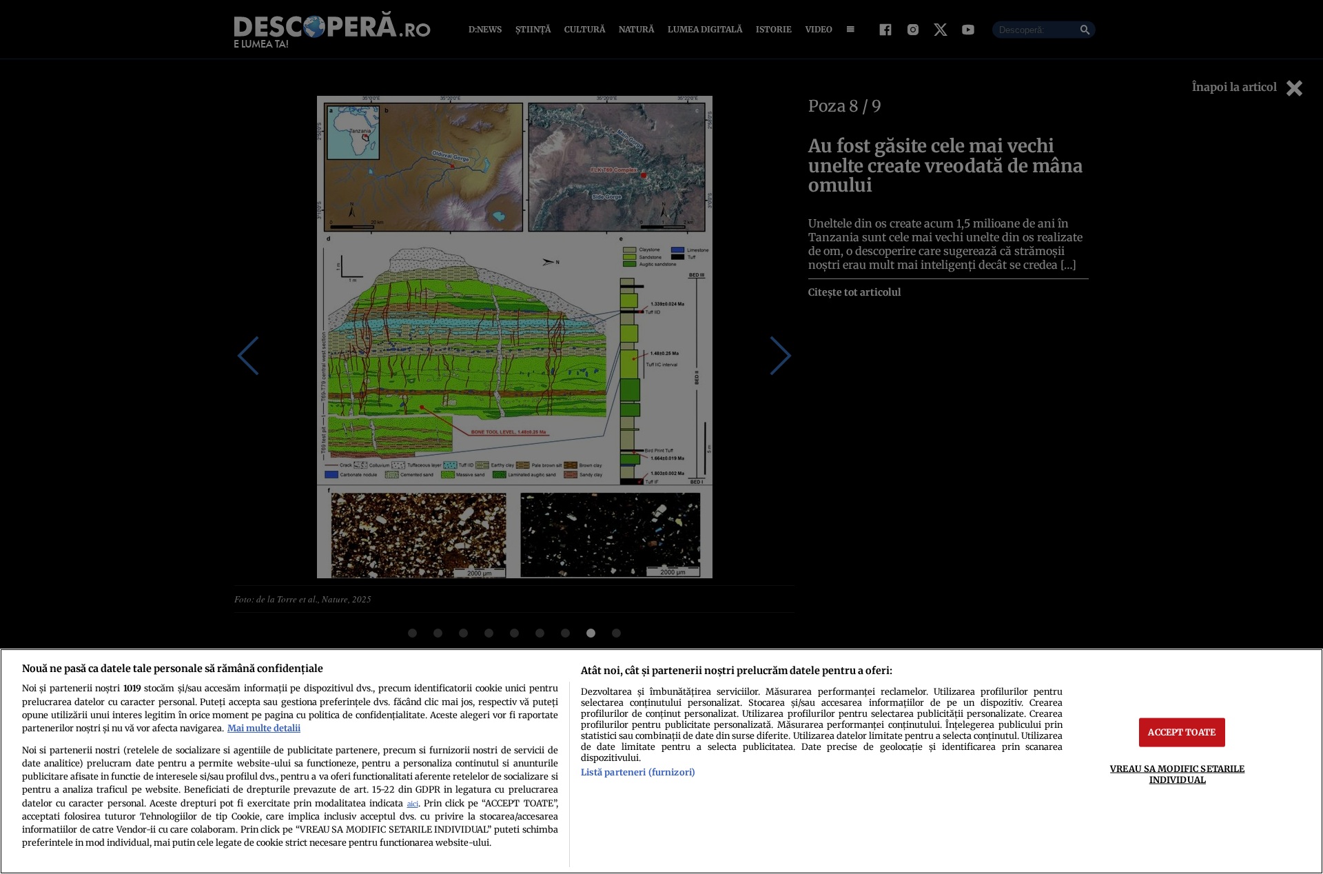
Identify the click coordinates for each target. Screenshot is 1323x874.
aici (412, 804)
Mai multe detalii (263, 727)
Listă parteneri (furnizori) (638, 772)
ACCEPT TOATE (1182, 732)
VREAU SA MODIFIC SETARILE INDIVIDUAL (1177, 773)
